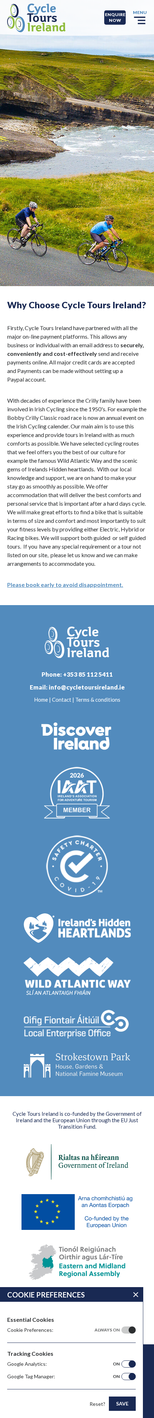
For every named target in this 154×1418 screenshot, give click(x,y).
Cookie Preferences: (63, 1330)
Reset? (97, 1404)
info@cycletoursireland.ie (87, 687)
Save (122, 1403)
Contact (61, 699)
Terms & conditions (97, 699)
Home (41, 699)
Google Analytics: (63, 1364)
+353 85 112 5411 (88, 674)
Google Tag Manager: (63, 1376)
